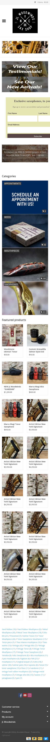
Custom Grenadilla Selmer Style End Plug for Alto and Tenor (37, 350)
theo (25, 668)
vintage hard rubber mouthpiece (16, 671)
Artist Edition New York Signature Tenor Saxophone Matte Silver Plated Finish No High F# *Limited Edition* (12, 575)
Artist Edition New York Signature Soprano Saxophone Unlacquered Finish (12, 537)
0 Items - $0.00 (42, 2)
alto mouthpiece (39, 655)
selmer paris (20, 665)
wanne (39, 675)
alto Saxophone (21, 655)
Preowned (15, 636)
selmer (6, 665)
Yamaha (6, 655)
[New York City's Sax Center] (25, 47)
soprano (33, 665)
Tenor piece (8, 642)
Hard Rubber (9, 629)
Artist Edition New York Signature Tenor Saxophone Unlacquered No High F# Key (37, 462)
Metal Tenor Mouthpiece (29, 632)
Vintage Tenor (24, 649)
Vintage (18, 645)
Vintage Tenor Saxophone (29, 652)
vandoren (36, 668)
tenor (43, 665)
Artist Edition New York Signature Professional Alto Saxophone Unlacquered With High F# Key (12, 612)
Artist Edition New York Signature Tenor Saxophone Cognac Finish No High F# (12, 500)
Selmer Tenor (30, 636)
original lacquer (24, 662)
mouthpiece (9, 662)
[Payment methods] (28, 738)
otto (37, 662)
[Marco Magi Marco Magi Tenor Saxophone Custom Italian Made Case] (12, 410)
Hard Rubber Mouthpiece (29, 629)
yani (19, 678)
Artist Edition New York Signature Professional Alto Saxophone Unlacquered (12, 462)
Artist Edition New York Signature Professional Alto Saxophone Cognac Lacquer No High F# (37, 425)
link (35, 658)
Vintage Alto (30, 645)
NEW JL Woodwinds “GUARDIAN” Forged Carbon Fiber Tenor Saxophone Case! (12, 388)
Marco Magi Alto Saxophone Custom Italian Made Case (36, 388)
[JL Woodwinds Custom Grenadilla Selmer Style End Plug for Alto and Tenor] (37, 335)
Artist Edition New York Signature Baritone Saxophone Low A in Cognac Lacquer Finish (37, 612)
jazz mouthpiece (11, 658)
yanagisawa (8, 678)
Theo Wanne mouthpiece (28, 642)
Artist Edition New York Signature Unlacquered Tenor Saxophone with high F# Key (37, 575)
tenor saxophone (11, 668)
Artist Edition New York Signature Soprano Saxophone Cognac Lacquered (37, 500)
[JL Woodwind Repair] (29, 20)
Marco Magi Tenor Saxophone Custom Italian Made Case (12, 425)
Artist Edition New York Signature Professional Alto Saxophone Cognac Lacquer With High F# (37, 537)
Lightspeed (6, 735)
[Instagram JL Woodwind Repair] (30, 695)
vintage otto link (24, 675)
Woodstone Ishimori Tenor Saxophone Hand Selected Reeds (11, 350)
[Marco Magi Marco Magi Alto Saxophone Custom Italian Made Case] (37, 373)
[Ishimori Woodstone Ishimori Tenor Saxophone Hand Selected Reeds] (12, 335)
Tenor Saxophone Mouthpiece (31, 639)
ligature (25, 658)
